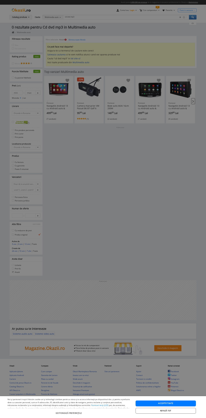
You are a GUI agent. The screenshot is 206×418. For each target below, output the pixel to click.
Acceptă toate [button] (165, 403)
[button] (69, 411)
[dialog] (103, 407)
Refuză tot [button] (165, 410)
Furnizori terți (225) (99, 405)
